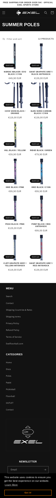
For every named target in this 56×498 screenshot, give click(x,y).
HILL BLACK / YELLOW (15, 150)
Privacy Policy (12, 323)
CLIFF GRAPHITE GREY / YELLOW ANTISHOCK (14, 264)
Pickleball (11, 389)
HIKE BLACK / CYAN (41, 187)
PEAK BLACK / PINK (14, 224)
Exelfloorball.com (14, 343)
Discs (8, 369)
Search (9, 296)
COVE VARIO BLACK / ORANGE (15, 112)
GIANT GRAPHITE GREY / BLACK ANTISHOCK (41, 73)
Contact (10, 303)
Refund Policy (12, 330)
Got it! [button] (28, 492)
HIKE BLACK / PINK (15, 187)
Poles (8, 376)
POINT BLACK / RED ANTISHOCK (41, 225)
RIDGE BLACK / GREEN (41, 150)
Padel (8, 382)
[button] (3, 12)
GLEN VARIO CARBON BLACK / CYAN (41, 112)
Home (9, 362)
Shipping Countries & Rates (19, 310)
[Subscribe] (45, 469)
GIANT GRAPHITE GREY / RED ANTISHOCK (41, 264)
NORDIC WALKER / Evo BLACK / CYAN (15, 73)
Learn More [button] (11, 485)
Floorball (10, 396)
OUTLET (9, 403)
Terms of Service (14, 337)
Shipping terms (13, 316)
